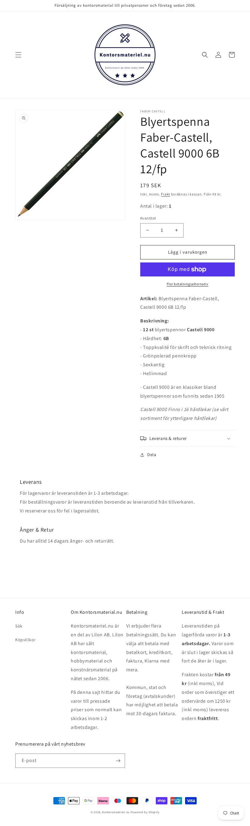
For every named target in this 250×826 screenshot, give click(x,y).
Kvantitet (148, 218)
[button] (18, 55)
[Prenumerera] (118, 761)
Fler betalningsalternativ (188, 284)
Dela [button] (151, 454)
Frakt (165, 194)
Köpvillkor (25, 639)
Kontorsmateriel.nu (116, 812)
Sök (19, 626)
